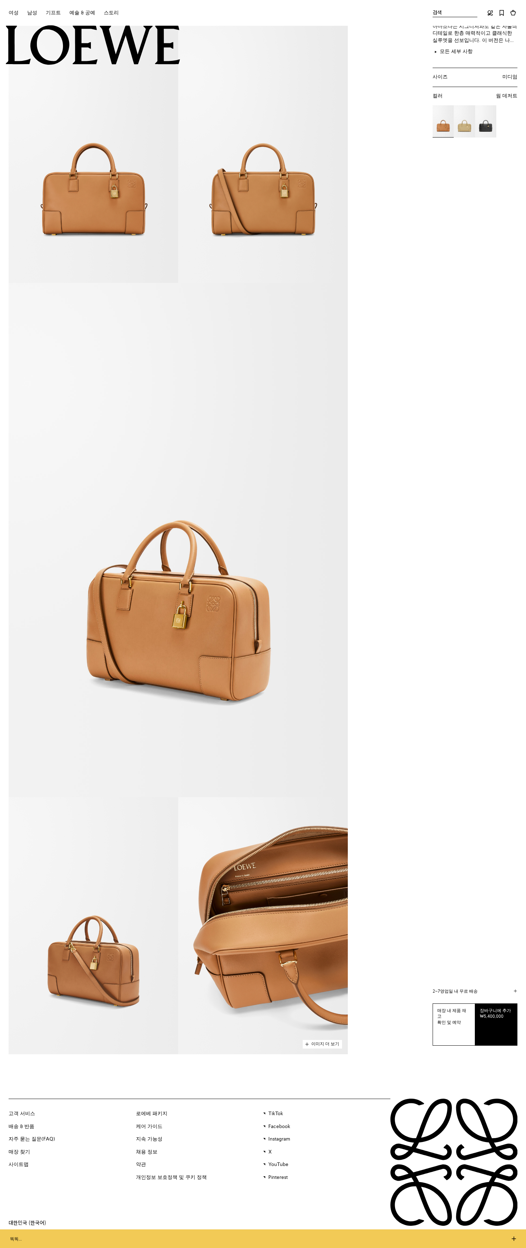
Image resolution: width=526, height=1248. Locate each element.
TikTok (275, 1113)
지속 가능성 (149, 1139)
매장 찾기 (19, 1152)
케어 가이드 (149, 1126)
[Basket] (513, 13)
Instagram (279, 1139)
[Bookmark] (501, 13)
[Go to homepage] (93, 45)
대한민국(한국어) (27, 1222)
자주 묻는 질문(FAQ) (32, 1139)
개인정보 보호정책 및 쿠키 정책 (171, 1177)
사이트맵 (19, 1164)
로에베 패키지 (151, 1113)
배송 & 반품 (21, 1126)
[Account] (490, 13)
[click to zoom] (93, 154)
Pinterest (278, 1177)
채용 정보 (146, 1152)
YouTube (278, 1164)
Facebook (279, 1126)
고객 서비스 (22, 1113)
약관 (141, 1164)
